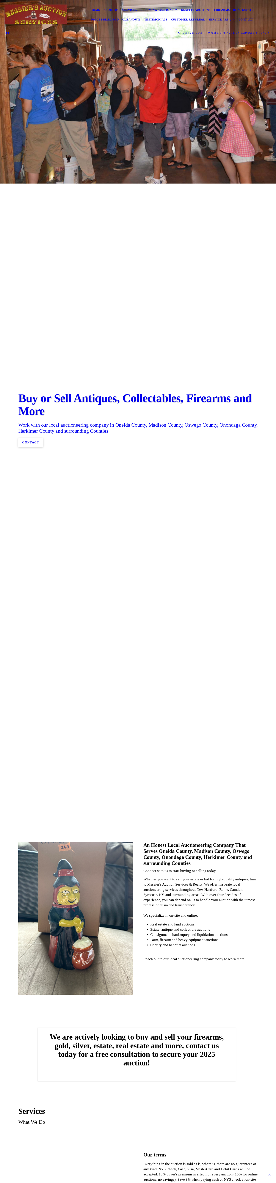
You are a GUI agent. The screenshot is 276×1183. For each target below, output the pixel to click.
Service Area (220, 19)
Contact (245, 19)
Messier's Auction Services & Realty (240, 32)
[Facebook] (7, 33)
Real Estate (243, 9)
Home (95, 9)
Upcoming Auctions (156, 9)
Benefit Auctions (195, 9)
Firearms (222, 9)
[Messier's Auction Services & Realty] (35, 14)
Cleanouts (131, 19)
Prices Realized (105, 19)
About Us (111, 9)
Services (129, 9)
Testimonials (156, 19)
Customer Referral (188, 19)
